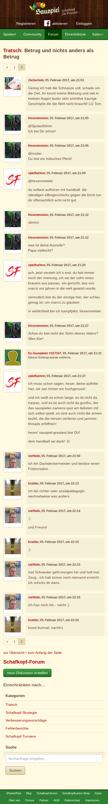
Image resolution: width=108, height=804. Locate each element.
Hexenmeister (38, 118)
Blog (28, 793)
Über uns (14, 800)
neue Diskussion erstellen (27, 673)
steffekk (34, 456)
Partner (43, 800)
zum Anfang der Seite (45, 653)
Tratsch (12, 50)
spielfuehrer (36, 173)
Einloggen (84, 23)
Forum (53, 34)
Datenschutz (72, 800)
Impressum (92, 800)
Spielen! (9, 34)
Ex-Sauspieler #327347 (44, 353)
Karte (98, 793)
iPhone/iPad (14, 793)
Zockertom (36, 80)
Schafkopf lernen (47, 793)
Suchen (15, 770)
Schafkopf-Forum (24, 662)
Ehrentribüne (75, 34)
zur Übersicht (13, 653)
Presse (29, 800)
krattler (33, 483)
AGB (56, 800)
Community (32, 34)
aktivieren (60, 23)
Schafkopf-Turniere (21, 736)
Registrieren (26, 23)
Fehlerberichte (17, 728)
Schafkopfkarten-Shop (76, 793)
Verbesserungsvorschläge (26, 720)
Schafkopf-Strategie (21, 713)
